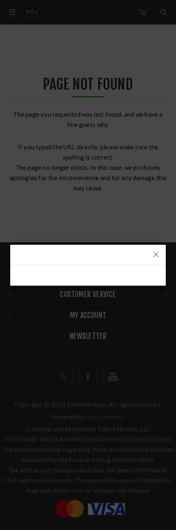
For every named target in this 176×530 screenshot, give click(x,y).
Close (156, 254)
